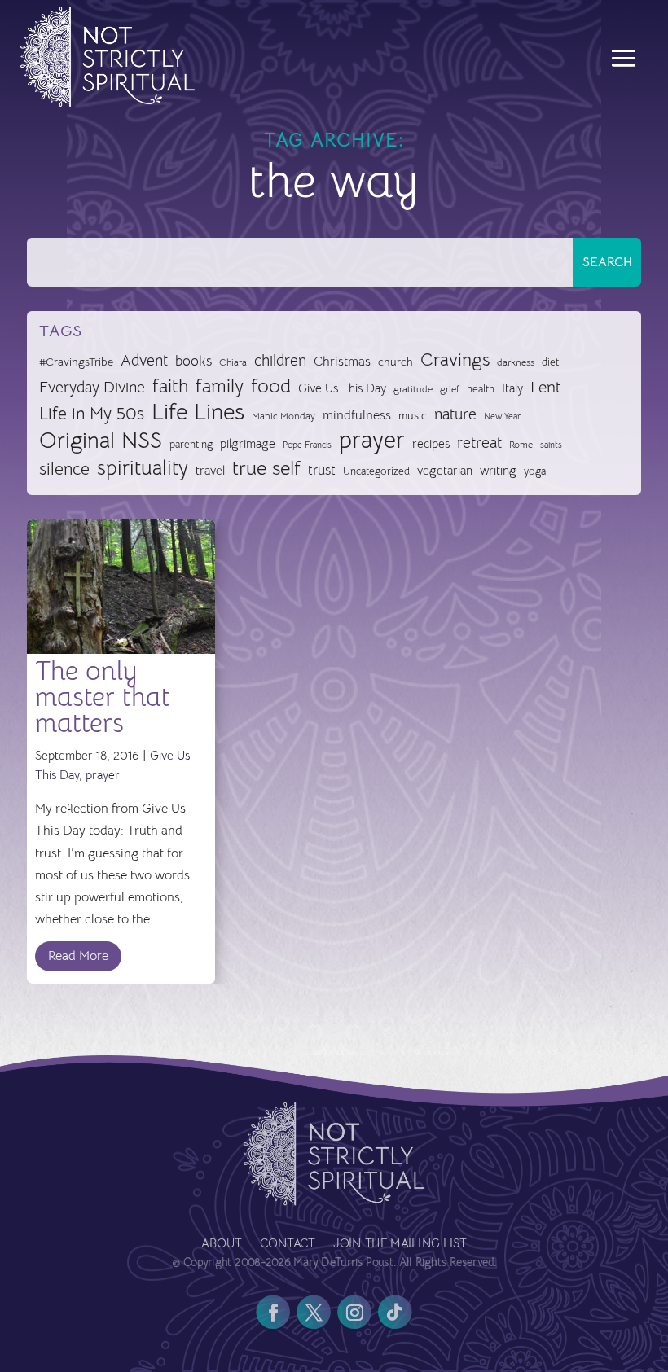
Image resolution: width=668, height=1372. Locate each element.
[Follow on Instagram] (354, 1312)
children (280, 360)
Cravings (455, 359)
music (412, 415)
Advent (144, 360)
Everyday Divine (92, 387)
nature (455, 414)
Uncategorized (376, 471)
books (193, 361)
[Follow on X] (314, 1312)
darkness (515, 362)
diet (550, 362)
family (220, 386)
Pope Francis (307, 444)
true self (266, 468)
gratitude (413, 389)
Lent (545, 387)
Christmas (342, 361)
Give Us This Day (342, 388)
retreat (479, 443)
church (395, 362)
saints (551, 444)
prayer (372, 441)
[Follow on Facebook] (273, 1312)
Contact (287, 1244)
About (221, 1244)
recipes (431, 443)
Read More (78, 956)
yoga (535, 471)
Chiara (233, 362)
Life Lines (198, 412)
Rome (521, 444)
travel (210, 470)
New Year (502, 416)
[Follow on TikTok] (395, 1312)
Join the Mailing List (399, 1244)
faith (170, 386)
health (480, 389)
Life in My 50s (91, 413)
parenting (191, 444)
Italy (512, 388)
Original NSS (100, 441)
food (271, 386)
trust (322, 470)
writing (498, 470)
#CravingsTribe (76, 361)
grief (449, 389)
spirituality (142, 468)
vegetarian (444, 470)
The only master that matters (102, 697)
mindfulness (357, 415)
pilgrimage (247, 443)
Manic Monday (283, 416)
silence (64, 469)
